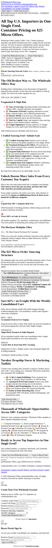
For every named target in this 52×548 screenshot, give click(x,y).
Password (4, 508)
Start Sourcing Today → (10, 399)
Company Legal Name (9, 501)
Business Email (7, 506)
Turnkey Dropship (22, 8)
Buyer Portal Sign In (36, 56)
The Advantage (7, 6)
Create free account (32, 546)
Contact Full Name (8, 503)
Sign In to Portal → (8, 542)
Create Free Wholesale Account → (14, 56)
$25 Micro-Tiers (32, 6)
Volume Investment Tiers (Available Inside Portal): (20, 271)
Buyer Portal (38, 470)
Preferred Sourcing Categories (12, 511)
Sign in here (33, 519)
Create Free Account (21, 11)
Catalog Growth (19, 6)
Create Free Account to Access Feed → (16, 291)
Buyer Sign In (6, 11)
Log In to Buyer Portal (40, 455)
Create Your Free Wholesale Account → (16, 455)
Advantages (5, 470)
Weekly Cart (28, 470)
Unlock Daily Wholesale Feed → (13, 515)
